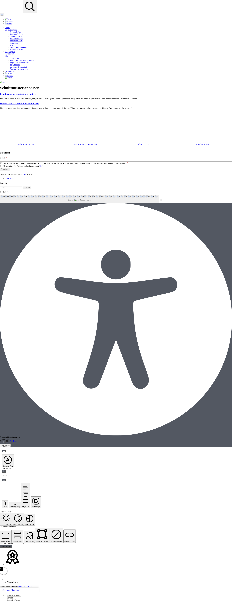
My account (9, 54)
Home (7, 28)
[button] (161, 200)
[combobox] (79, 199)
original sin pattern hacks (19, 62)
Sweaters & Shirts (16, 34)
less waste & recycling (18, 67)
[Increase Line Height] (4, 471)
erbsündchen (202, 144)
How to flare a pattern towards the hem (19, 103)
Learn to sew (15, 58)
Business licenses (16, 49)
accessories (14, 43)
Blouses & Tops (16, 32)
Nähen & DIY (144, 144)
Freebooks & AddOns (18, 47)
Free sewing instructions (19, 69)
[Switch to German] (9, 19)
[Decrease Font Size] (4, 451)
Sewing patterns (11, 30)
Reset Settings (6, 546)
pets (11, 45)
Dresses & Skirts (16, 36)
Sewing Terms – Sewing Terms (22, 60)
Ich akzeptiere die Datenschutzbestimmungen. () (22, 166)
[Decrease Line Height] (4, 480)
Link (41, 166)
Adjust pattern (15, 65)
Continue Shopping (10, 590)
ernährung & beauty (27, 144)
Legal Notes (9, 178)
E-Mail (3, 158)
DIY (6, 56)
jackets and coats (16, 41)
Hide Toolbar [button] (5, 445)
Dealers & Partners (12, 71)
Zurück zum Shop (25, 586)
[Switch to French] (8, 24)
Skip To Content (6, 544)
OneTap (13, 441)
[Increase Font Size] (4, 442)
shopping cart (10, 52)
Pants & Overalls (16, 39)
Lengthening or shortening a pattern (18, 94)
